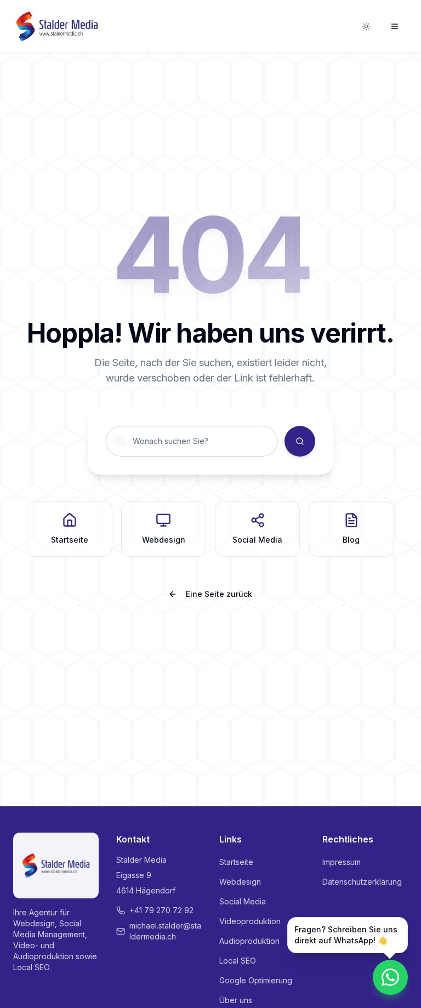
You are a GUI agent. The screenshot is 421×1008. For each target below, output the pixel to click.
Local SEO (237, 960)
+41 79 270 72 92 (161, 910)
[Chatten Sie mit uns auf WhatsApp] (390, 977)
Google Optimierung (255, 980)
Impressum (341, 862)
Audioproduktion (249, 941)
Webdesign (240, 881)
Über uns (235, 1000)
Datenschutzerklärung (362, 881)
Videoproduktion (250, 921)
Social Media (242, 901)
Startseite (236, 862)
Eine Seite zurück (219, 594)
